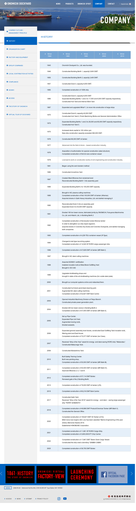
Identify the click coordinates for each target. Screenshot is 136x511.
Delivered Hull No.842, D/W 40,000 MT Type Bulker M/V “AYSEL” (34, 488)
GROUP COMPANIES (16, 65)
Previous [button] (3, 473)
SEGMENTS (69, 4)
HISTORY (12, 41)
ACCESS (11, 98)
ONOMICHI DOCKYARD (17, 3)
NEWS (58, 4)
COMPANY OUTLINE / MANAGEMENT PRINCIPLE (18, 31)
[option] (21, 474)
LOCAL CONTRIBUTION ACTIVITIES (21, 74)
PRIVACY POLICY (42, 499)
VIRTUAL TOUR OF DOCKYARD (19, 114)
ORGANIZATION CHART (17, 49)
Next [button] (133, 473)
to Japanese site (124, 4)
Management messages (84, 4)
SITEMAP (29, 499)
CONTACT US (111, 4)
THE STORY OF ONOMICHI (18, 106)
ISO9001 (11, 90)
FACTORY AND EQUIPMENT (18, 57)
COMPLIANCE (13, 82)
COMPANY (99, 4)
